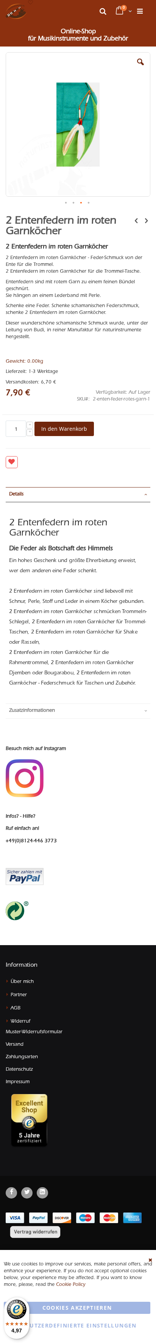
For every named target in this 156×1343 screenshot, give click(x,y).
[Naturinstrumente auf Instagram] (25, 778)
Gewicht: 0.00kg (24, 361)
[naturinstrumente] (16, 11)
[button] (30, 3)
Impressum (18, 1082)
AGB (15, 1008)
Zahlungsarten (22, 1057)
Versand (14, 1044)
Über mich (22, 982)
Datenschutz (19, 1069)
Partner (19, 995)
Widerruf (20, 1021)
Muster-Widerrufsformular (34, 1032)
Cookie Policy (70, 1284)
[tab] (78, 494)
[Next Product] (146, 221)
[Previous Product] (136, 221)
